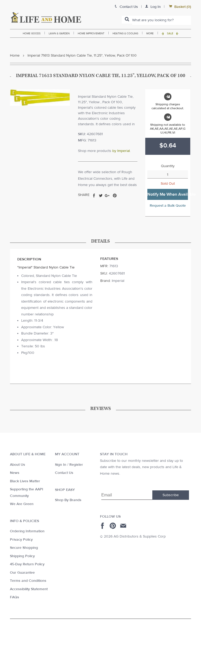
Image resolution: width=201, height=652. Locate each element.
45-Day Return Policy (27, 564)
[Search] (127, 20)
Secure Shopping (24, 547)
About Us (17, 464)
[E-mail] (123, 525)
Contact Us (64, 472)
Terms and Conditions (28, 580)
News (14, 472)
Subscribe (171, 495)
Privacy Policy (21, 539)
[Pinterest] (113, 525)
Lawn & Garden (59, 33)
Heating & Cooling (125, 33)
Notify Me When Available (167, 194)
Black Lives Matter (25, 481)
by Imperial (121, 151)
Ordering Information (27, 531)
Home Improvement (91, 33)
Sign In (60, 464)
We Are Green (22, 504)
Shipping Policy (22, 556)
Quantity (168, 166)
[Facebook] (103, 525)
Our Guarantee (22, 572)
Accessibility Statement (29, 589)
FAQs (14, 597)
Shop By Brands (68, 500)
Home (15, 55)
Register (76, 464)
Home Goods (32, 33)
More (150, 33)
